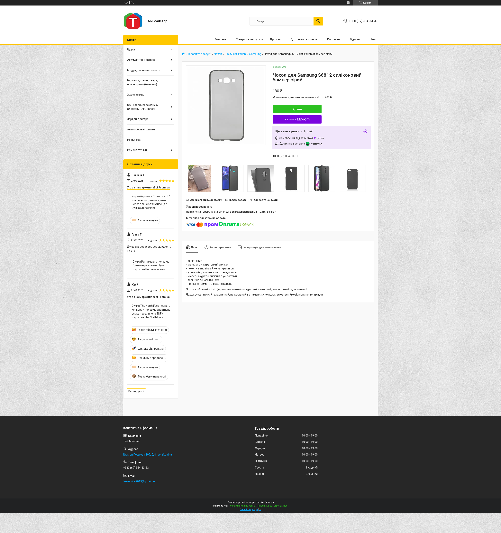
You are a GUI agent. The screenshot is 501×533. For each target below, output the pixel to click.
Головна (220, 39)
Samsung (255, 54)
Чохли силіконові (235, 54)
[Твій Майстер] (133, 21)
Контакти (333, 39)
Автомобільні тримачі (141, 129)
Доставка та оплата (303, 39)
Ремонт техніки (137, 150)
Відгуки (355, 39)
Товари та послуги (248, 39)
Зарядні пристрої (138, 119)
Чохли (218, 54)
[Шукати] (318, 21)
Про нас (275, 39)
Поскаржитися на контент (243, 505)
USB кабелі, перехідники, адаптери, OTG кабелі (143, 106)
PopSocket (134, 139)
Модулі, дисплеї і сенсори (143, 70)
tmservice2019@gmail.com (140, 481)
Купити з (290, 119)
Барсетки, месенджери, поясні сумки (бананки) (142, 82)
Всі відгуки (135, 391)
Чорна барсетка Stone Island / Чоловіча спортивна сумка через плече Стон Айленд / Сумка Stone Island (151, 202)
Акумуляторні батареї (141, 59)
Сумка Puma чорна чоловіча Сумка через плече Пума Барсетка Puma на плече (151, 265)
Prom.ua (269, 502)
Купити (297, 109)
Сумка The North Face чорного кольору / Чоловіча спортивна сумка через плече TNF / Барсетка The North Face (151, 311)
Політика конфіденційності (274, 505)
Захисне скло (135, 94)
